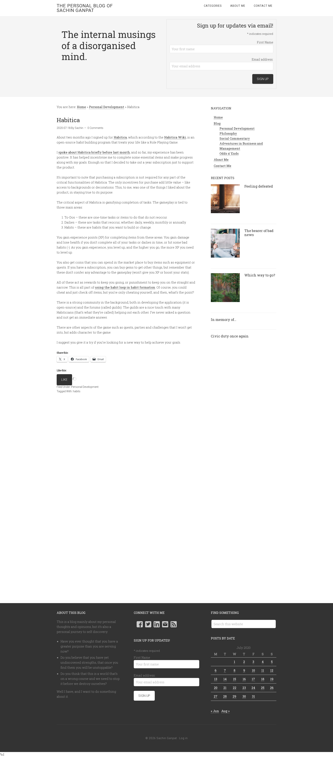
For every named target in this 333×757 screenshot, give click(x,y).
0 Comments (95, 127)
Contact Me (222, 166)
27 (215, 696)
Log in (183, 738)
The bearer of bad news (258, 232)
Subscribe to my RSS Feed (174, 624)
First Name (265, 42)
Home (218, 117)
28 (225, 696)
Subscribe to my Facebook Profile (140, 624)
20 (215, 688)
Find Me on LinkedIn (157, 624)
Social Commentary (234, 138)
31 (253, 696)
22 (234, 688)
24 (253, 688)
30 (244, 696)
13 (215, 679)
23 (244, 688)
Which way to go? (259, 275)
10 (253, 670)
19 (271, 679)
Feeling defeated (258, 186)
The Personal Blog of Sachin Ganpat (85, 8)
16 (244, 679)
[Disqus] (126, 454)
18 (262, 679)
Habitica (120, 137)
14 (225, 679)
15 (234, 679)
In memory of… (223, 319)
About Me (221, 160)
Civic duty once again (230, 336)
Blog (217, 123)
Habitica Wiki (175, 137)
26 (271, 688)
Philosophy (228, 133)
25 (262, 688)
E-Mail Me (165, 624)
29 (234, 696)
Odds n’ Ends (229, 153)
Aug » (225, 711)
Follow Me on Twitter (148, 624)
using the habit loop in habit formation (125, 287)
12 (271, 670)
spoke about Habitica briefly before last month (94, 152)
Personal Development (84, 386)
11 (262, 670)
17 (253, 679)
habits (76, 391)
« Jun (215, 711)
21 (224, 688)
